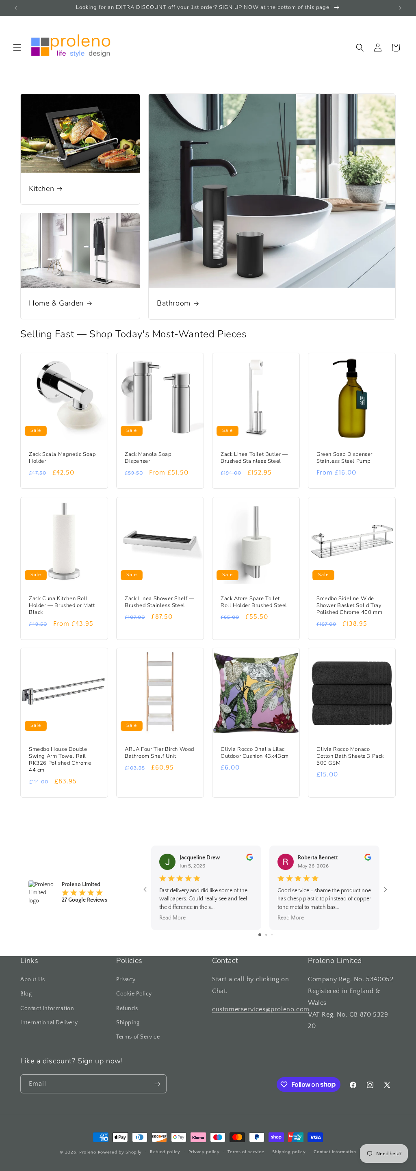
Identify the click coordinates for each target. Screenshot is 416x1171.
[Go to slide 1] (259, 934)
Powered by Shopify (120, 1152)
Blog (26, 994)
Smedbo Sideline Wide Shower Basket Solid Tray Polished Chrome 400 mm (349, 605)
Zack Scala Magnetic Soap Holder (62, 458)
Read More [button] (172, 918)
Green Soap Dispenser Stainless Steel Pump (344, 458)
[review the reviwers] (249, 859)
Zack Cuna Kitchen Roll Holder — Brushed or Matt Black (62, 605)
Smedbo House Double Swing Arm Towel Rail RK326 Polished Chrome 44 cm (60, 760)
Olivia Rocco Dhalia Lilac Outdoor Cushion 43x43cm (255, 753)
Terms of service (246, 1151)
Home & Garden (56, 303)
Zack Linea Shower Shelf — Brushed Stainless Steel (160, 602)
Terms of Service (138, 1037)
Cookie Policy (134, 994)
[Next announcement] (400, 7)
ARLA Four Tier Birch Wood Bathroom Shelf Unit (159, 753)
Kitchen (41, 188)
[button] (17, 47)
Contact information (335, 1151)
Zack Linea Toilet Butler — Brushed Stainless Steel (254, 458)
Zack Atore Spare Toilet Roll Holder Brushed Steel (254, 602)
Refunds (127, 1008)
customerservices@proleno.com (261, 1009)
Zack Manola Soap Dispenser (148, 458)
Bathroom (174, 303)
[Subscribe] (157, 1083)
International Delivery (49, 1022)
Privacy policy (204, 1151)
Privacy (125, 979)
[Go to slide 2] (266, 935)
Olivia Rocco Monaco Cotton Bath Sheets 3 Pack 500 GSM (350, 756)
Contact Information (47, 1008)
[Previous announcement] (16, 7)
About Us (32, 979)
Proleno (87, 1152)
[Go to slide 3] (272, 934)
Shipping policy (289, 1151)
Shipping (128, 1022)
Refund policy (165, 1151)
